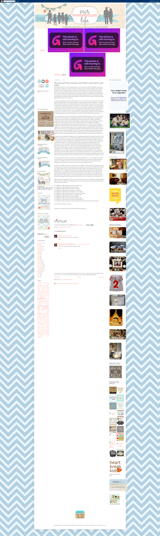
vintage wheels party (43, 332)
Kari (59, 235)
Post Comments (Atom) (66, 279)
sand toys (42, 320)
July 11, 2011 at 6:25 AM (83, 244)
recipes (44, 319)
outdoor (39, 312)
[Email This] (87, 225)
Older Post (101, 277)
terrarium (39, 330)
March (39, 259)
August (39, 251)
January (39, 263)
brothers (39, 291)
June (39, 254)
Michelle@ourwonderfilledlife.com (67, 244)
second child (68, 227)
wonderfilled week (43, 336)
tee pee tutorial (46, 329)
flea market (40, 294)
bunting (43, 291)
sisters (47, 324)
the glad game (45, 330)
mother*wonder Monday (43, 307)
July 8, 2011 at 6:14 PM (66, 235)
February (40, 261)
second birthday (45, 322)
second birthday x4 (42, 323)
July (38, 244)
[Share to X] (90, 225)
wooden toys (40, 337)
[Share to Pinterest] (93, 225)
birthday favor (45, 289)
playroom (39, 316)
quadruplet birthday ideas (43, 317)
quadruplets (40, 319)
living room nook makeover (43, 302)
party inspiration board (43, 313)
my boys (45, 309)
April (39, 258)
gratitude (41, 298)
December (40, 246)
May (39, 256)
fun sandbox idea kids (43, 296)
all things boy (41, 282)
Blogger (104, 525)
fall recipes (47, 292)
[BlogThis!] (88, 225)
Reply (59, 239)
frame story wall (45, 295)
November (40, 242)
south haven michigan (43, 326)
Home (79, 277)
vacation (43, 331)
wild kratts (46, 334)
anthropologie (40, 285)
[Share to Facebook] (91, 225)
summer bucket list (42, 327)
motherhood (61, 227)
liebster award (46, 301)
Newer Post (57, 277)
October (39, 248)
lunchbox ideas (43, 304)
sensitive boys (43, 324)
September (40, 249)
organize (47, 310)
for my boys (45, 294)
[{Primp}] (112, 432)
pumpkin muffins (45, 316)
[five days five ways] (112, 447)
